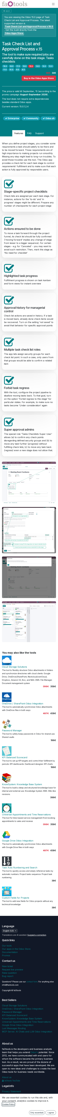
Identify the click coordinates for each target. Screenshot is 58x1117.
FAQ (29, 133)
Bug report (7, 976)
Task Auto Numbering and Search (19, 867)
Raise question (9, 972)
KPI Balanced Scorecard (14, 757)
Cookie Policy (8, 1104)
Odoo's (34, 1052)
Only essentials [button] (37, 1112)
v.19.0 (29, 26)
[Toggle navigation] (53, 4)
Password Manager (12, 730)
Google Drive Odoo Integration (17, 840)
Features (18, 133)
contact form (31, 981)
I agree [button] (51, 1112)
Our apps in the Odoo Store (16, 949)
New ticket (7, 966)
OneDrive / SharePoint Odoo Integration (22, 703)
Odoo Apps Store (14, 33)
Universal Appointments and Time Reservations (26, 814)
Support (39, 133)
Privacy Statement (11, 1091)
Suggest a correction (36, 935)
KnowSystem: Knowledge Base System (22, 784)
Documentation (10, 952)
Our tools (7, 945)
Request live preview (12, 969)
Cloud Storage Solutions (14, 666)
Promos (6, 955)
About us (6, 1077)
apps (8, 11)
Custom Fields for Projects (15, 897)
